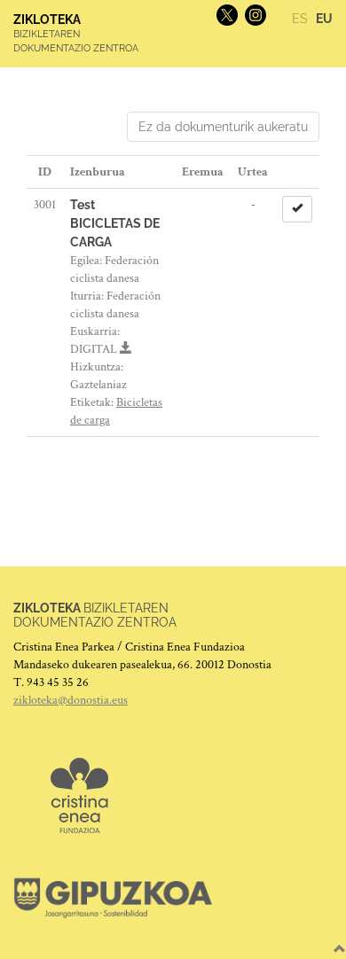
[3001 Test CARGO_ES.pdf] (126, 349)
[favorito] (297, 209)
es (300, 19)
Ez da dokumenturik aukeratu (223, 127)
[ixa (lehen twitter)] (225, 14)
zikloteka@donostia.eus (70, 700)
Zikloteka (47, 19)
